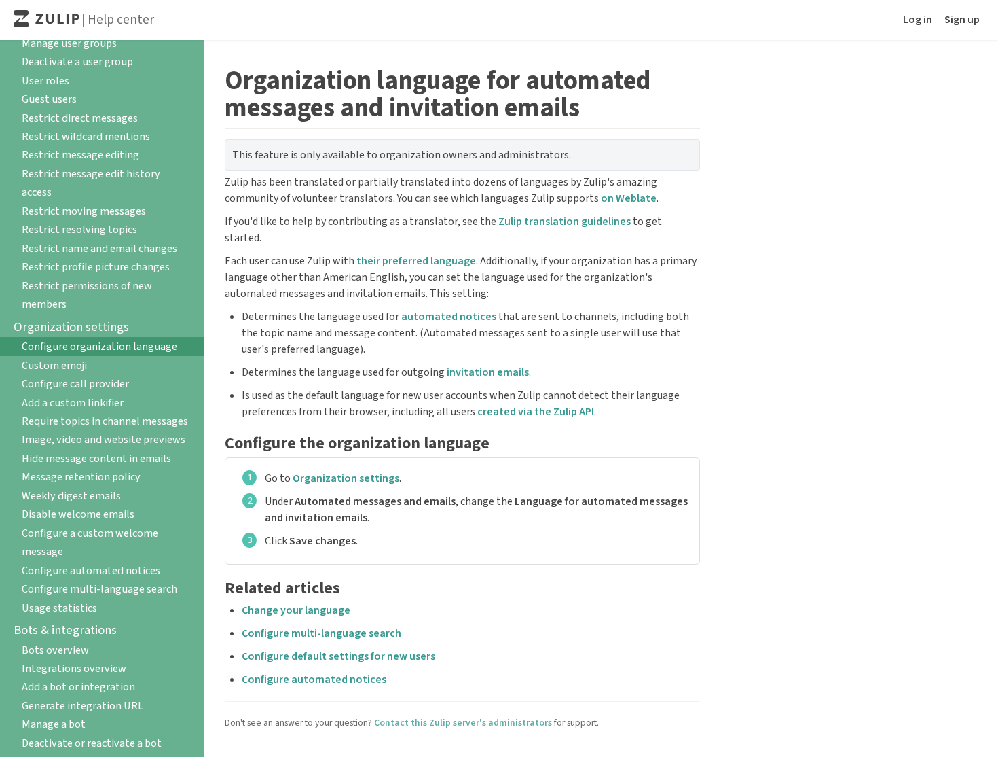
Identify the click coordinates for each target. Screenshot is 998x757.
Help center (121, 19)
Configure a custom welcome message (90, 542)
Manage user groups (69, 43)
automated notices (448, 316)
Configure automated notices (91, 570)
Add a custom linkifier (73, 402)
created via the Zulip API (535, 411)
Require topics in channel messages (105, 421)
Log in (917, 19)
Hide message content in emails (96, 458)
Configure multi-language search (99, 589)
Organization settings (346, 478)
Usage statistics (59, 608)
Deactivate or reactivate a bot (92, 743)
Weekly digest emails (71, 496)
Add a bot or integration (78, 686)
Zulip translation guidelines (564, 221)
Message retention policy (81, 477)
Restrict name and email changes (99, 248)
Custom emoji (54, 365)
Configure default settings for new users (338, 656)
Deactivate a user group (77, 61)
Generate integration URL (82, 706)
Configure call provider (75, 383)
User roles (45, 80)
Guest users (49, 99)
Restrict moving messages (84, 211)
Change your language (296, 610)
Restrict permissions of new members (87, 295)
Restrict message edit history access (91, 183)
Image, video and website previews (103, 439)
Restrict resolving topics (79, 229)
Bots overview (55, 650)
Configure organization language (99, 346)
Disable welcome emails (78, 514)
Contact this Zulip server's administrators (463, 722)
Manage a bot (54, 724)
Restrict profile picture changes (96, 267)
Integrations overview (74, 668)
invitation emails (488, 372)
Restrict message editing (80, 154)
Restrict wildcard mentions (86, 136)
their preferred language (416, 260)
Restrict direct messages (80, 118)
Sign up (962, 19)
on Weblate (629, 198)
